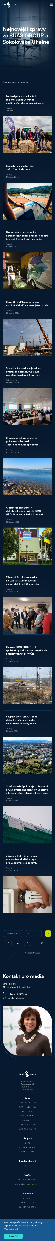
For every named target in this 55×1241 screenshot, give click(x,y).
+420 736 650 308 (17, 993)
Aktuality (27, 1198)
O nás (27, 1143)
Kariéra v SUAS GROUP (27, 1180)
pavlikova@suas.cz (17, 998)
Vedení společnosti (27, 1147)
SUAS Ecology (27, 1111)
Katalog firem (27, 1152)
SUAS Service (27, 1120)
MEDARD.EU (27, 1166)
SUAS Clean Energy (27, 1107)
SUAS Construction (27, 1129)
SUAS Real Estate (27, 1116)
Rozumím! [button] (13, 1236)
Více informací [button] (11, 1229)
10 (42, 943)
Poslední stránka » (32, 953)
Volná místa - (27, 1184)
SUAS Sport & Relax (27, 1103)
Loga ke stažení (27, 1203)
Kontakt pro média (27, 1207)
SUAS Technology (27, 1125)
